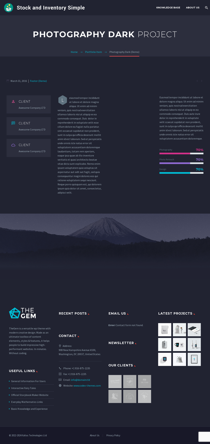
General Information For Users (28, 381)
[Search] (206, 8)
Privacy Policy (113, 435)
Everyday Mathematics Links (27, 401)
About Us (193, 7)
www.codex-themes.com (87, 385)
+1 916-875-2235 (81, 368)
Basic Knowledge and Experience (29, 408)
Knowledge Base (168, 7)
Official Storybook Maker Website (29, 395)
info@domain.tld (80, 379)
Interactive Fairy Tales (23, 388)
